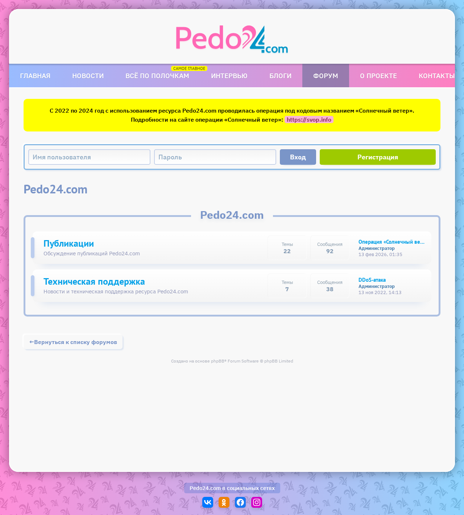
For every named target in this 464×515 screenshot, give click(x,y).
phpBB (217, 361)
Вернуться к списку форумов (75, 342)
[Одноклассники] (224, 502)
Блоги (280, 75)
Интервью (229, 75)
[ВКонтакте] (207, 502)
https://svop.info (309, 119)
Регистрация (377, 157)
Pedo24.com (205, 488)
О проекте (378, 75)
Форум (325, 75)
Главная (35, 75)
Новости (88, 75)
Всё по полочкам (157, 75)
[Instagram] (256, 502)
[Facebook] (240, 502)
